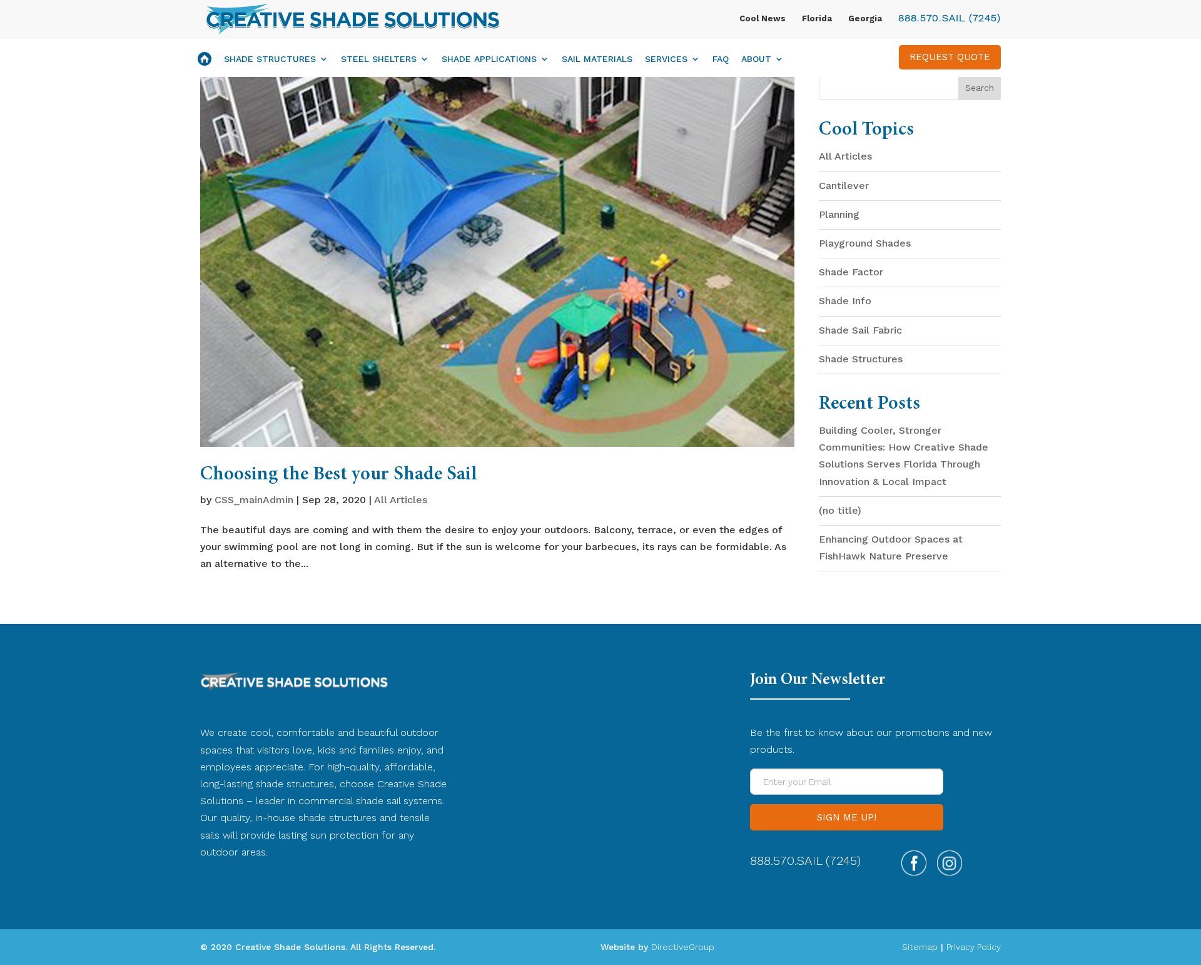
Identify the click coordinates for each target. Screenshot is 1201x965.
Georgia (865, 18)
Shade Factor (851, 272)
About (756, 59)
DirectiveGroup (682, 947)
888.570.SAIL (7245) (949, 18)
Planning (839, 214)
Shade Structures (270, 59)
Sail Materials (597, 59)
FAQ (720, 59)
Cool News (762, 18)
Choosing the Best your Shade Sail (338, 475)
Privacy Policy (973, 947)
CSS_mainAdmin (254, 500)
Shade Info (845, 301)
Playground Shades (865, 243)
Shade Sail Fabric (860, 330)
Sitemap (920, 947)
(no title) (840, 510)
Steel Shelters (379, 59)
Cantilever (844, 185)
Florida (817, 18)
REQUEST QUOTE (950, 57)
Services (666, 59)
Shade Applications (489, 59)
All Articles (400, 500)
